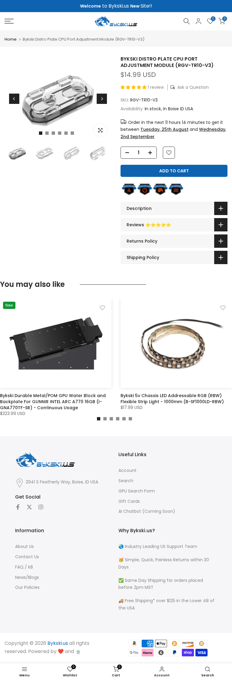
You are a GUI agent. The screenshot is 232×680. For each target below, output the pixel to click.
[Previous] (14, 99)
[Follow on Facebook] (18, 507)
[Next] (102, 99)
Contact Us (27, 557)
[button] (134, 87)
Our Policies (27, 587)
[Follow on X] (29, 507)
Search (125, 481)
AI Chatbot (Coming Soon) (146, 511)
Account (127, 470)
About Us (24, 546)
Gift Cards (129, 501)
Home (11, 39)
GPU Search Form (136, 491)
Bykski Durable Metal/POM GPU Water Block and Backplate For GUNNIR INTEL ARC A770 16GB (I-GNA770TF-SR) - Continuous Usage (53, 402)
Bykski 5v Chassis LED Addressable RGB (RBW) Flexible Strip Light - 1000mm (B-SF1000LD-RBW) (172, 399)
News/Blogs (27, 577)
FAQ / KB (24, 567)
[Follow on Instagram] (41, 507)
